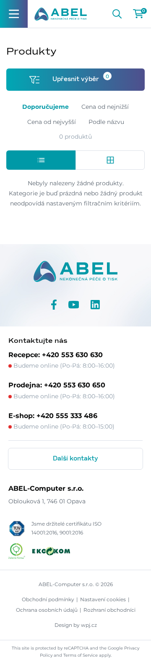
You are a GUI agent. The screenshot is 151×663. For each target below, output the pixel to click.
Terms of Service (80, 655)
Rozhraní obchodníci (109, 610)
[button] (41, 160)
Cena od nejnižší (105, 106)
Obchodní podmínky (48, 599)
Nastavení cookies (103, 599)
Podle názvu (106, 122)
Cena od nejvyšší (51, 122)
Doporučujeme (45, 106)
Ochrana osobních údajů (47, 610)
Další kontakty (75, 459)
